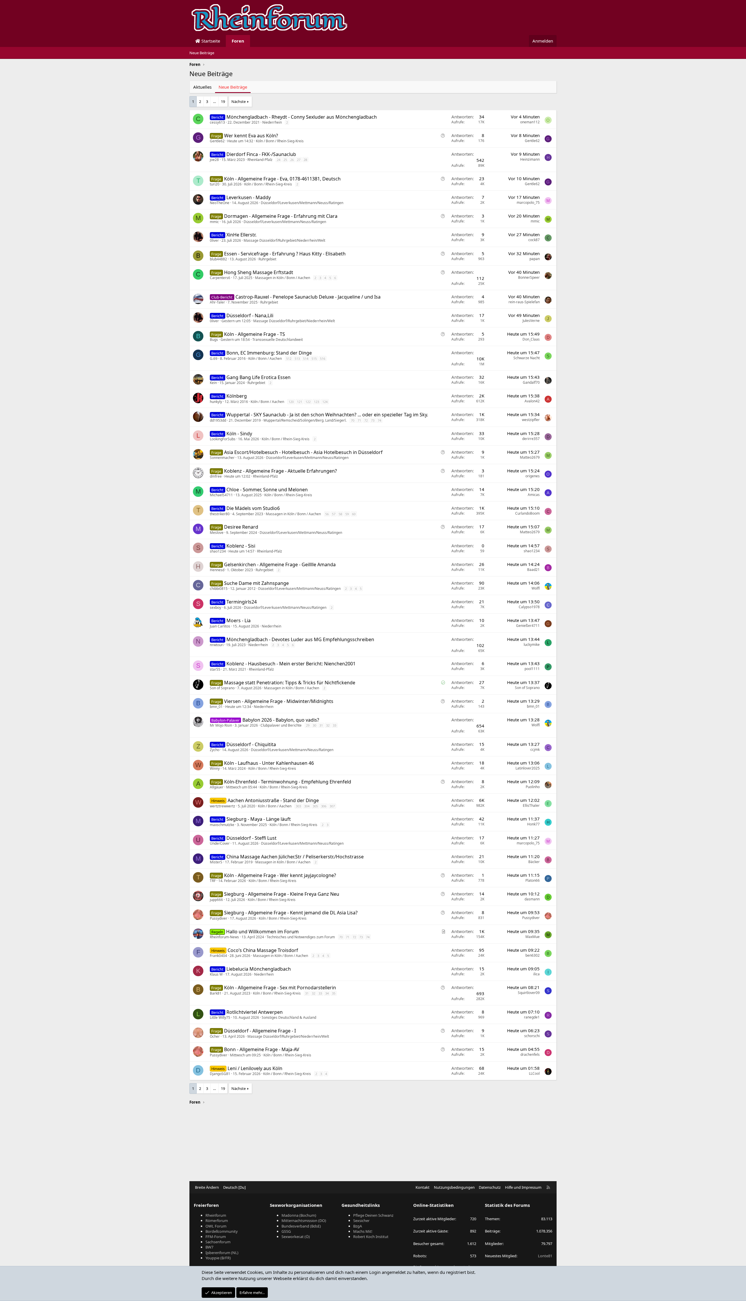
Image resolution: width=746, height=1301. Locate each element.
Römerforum (216, 1220)
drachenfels (530, 1054)
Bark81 (215, 993)
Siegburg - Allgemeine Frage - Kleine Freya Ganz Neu (281, 894)
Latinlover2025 (527, 768)
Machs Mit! (362, 1231)
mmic (214, 221)
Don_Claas (531, 339)
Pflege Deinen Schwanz (373, 1215)
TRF (213, 880)
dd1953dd (218, 420)
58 (340, 514)
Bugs (214, 339)
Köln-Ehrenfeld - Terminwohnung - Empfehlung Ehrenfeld (287, 782)
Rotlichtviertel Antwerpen (254, 1012)
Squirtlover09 (529, 992)
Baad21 (533, 569)
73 (372, 420)
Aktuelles (202, 87)
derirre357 (531, 438)
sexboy (215, 607)
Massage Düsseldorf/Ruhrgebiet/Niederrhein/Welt (284, 240)
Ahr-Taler (217, 302)
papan (534, 258)
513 (297, 358)
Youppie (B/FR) (218, 1257)
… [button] (214, 101)
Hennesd (217, 569)
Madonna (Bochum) (298, 1215)
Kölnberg (236, 396)
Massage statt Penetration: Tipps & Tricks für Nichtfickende (289, 682)
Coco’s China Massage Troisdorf (263, 950)
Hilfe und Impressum (523, 1187)
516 (322, 358)
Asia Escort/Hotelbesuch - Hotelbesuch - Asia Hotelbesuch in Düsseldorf (303, 452)
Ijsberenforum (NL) (221, 1252)
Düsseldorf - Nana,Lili (249, 315)
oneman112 (530, 122)
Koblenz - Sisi (240, 546)
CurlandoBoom (527, 513)
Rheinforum (215, 1215)
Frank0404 (218, 955)
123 (316, 401)
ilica (536, 974)
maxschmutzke (222, 824)
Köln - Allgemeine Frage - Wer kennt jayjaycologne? (280, 875)
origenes (532, 476)
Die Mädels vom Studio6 (253, 508)
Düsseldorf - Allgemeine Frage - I (260, 1031)
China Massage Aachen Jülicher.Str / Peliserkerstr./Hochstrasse (295, 856)
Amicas (534, 494)
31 (321, 725)
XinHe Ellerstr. (241, 235)
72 (366, 420)
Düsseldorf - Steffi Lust (251, 838)
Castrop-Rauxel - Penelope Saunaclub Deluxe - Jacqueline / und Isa (308, 297)
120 (291, 401)
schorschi (532, 1035)
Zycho (214, 749)
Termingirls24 (241, 602)
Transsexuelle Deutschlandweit (277, 339)
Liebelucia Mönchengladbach (258, 969)
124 (325, 401)
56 (327, 514)
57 (333, 514)
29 (307, 725)
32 (328, 725)
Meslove (217, 532)
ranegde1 (532, 1017)
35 (333, 993)
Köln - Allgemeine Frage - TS (254, 334)
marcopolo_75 (528, 202)
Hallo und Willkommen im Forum (262, 931)
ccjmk (535, 749)
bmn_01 (216, 706)
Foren (238, 41)
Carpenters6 (220, 277)
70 (352, 420)
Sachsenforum (218, 1241)
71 (359, 420)
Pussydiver (218, 918)
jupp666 (216, 899)
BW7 (209, 1247)
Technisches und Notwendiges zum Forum (301, 936)
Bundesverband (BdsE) (301, 1226)
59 (347, 514)
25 (285, 159)
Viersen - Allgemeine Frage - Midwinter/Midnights (278, 701)
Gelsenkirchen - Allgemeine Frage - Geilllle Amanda (280, 564)
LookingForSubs (222, 438)
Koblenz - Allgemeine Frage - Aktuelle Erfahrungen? (280, 471)
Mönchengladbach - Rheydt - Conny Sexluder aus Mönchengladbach (301, 117)
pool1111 (532, 668)
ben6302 (532, 955)
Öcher (215, 1036)
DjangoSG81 (220, 1073)
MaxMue (532, 936)
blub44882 (218, 259)
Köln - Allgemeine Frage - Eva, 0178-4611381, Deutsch (282, 179)
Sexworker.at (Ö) (295, 1236)
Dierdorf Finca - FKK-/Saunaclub (261, 154)
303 (298, 806)
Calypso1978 (529, 606)
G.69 (213, 358)
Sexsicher (361, 1220)
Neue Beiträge (201, 52)
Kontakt (423, 1187)
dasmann (532, 899)
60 (354, 514)
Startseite (210, 41)
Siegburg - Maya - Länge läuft (258, 819)
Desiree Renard (241, 527)
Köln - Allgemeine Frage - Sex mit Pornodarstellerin (280, 987)
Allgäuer (217, 787)
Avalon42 (532, 401)
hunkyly (216, 401)
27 (298, 159)
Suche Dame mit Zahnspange (256, 583)
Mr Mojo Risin (221, 725)
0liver (214, 240)
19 (223, 101)
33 (334, 725)
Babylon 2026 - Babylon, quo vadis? (280, 720)
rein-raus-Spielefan (524, 301)
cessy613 (217, 122)
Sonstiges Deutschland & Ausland (289, 1017)
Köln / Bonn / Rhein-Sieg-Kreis (280, 140)
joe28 (214, 159)
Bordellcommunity (221, 1231)
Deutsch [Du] (234, 1187)
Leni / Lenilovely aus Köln (255, 1068)
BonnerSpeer (529, 277)
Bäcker (534, 861)
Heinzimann (530, 159)
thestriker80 (220, 513)
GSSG (286, 1231)
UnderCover (220, 843)
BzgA (357, 1226)
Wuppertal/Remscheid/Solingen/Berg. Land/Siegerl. (304, 420)
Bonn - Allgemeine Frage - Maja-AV (261, 1049)
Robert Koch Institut (370, 1236)
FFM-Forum (215, 1236)
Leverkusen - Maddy (248, 197)
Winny (215, 768)
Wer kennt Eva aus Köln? (251, 135)
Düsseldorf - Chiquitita (251, 744)
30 (314, 725)
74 (379, 420)
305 (315, 806)
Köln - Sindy (239, 433)
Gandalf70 (531, 382)
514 (305, 358)
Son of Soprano (222, 687)
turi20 (214, 184)
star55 (215, 669)
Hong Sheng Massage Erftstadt (258, 272)
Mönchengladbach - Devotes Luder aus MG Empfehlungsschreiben (300, 639)
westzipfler (531, 419)
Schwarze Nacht (526, 357)
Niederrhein (272, 122)
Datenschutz (490, 1187)
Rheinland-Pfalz (259, 159)
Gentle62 (217, 140)
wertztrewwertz (222, 806)
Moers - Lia (238, 620)
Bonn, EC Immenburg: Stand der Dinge (269, 353)
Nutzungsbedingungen (454, 1187)
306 (323, 806)
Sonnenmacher (222, 457)
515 (314, 358)
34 (327, 993)
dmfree (216, 476)
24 (278, 159)
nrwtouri (217, 644)
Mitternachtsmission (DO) (303, 1220)
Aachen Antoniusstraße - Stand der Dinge (273, 800)
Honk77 (533, 824)
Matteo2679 (530, 457)
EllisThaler (531, 805)
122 (308, 401)
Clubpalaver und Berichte (281, 725)
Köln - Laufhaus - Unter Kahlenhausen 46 (269, 763)
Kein (213, 382)
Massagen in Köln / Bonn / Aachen (282, 277)
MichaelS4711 (221, 494)
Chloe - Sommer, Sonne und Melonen (267, 489)
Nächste (238, 101)
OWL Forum (215, 1226)
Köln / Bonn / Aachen (265, 358)
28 (305, 159)
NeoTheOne (219, 202)
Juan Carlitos (220, 626)
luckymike (532, 644)
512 (288, 358)
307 (332, 806)
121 (299, 401)
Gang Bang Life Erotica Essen (258, 377)
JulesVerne (531, 320)
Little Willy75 (220, 1017)
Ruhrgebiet (267, 259)
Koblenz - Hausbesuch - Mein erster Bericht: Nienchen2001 (291, 663)
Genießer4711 (528, 625)
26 (292, 159)
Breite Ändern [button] (207, 1187)
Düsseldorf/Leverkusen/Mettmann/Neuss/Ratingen (302, 202)
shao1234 (218, 551)
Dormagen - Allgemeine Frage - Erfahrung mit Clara (280, 216)
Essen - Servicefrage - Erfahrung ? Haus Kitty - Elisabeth (285, 253)
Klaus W (216, 974)
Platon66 (532, 880)
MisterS (216, 862)
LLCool (534, 1073)
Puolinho (533, 786)
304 (306, 806)
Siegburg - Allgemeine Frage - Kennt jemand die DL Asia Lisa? (291, 912)
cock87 (534, 239)
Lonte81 (545, 1255)
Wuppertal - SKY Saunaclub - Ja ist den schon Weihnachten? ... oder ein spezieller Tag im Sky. (327, 414)
